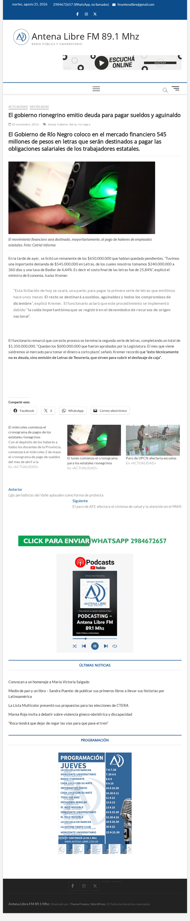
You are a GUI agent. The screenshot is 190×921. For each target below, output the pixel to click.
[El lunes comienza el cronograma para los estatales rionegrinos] (94, 440)
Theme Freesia (79, 904)
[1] (63, 849)
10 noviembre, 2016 (25, 124)
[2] (82, 849)
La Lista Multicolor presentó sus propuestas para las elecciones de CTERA (68, 705)
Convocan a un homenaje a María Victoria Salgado (48, 682)
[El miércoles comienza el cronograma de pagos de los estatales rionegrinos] (37, 447)
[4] (118, 849)
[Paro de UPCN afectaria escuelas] (153, 440)
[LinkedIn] (106, 881)
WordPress (98, 904)
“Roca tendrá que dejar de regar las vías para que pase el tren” (58, 723)
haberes (62, 124)
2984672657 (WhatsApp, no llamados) (80, 4)
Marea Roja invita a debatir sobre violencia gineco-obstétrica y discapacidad (70, 714)
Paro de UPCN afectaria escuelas (151, 458)
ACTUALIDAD (18, 106)
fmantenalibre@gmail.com (135, 4)
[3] (100, 849)
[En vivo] (117, 881)
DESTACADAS (39, 106)
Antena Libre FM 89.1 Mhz (85, 36)
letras (73, 124)
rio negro (84, 124)
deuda (52, 124)
